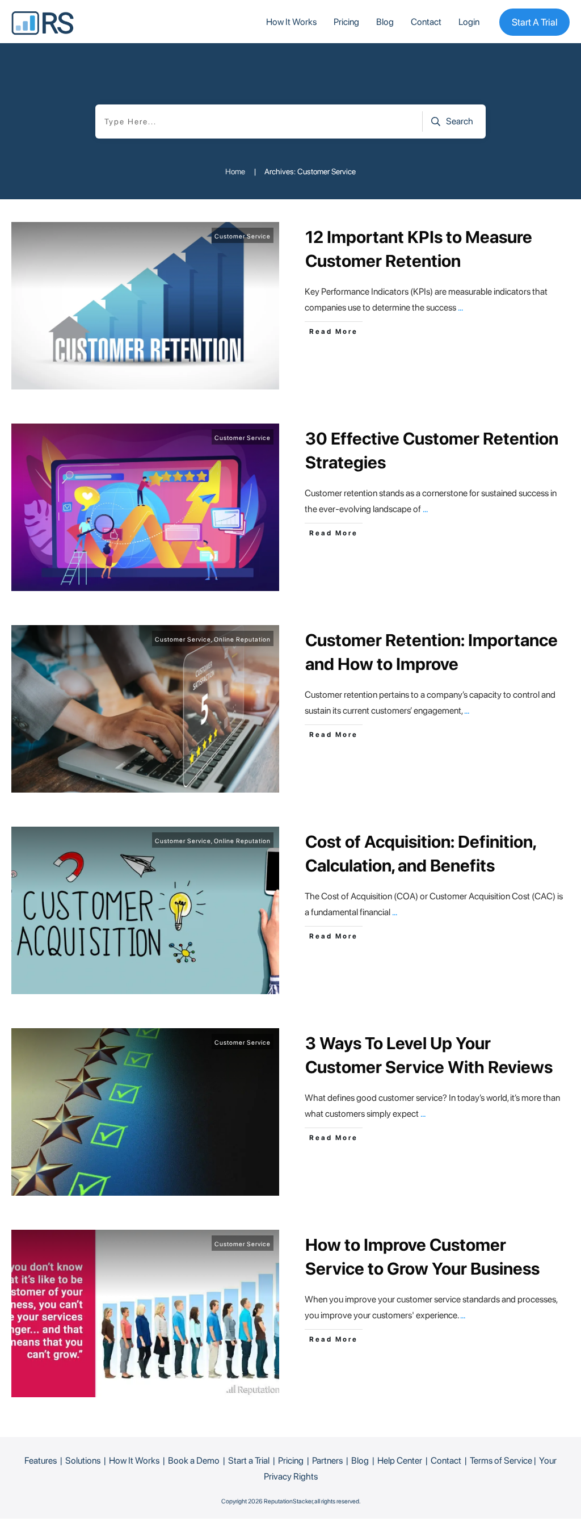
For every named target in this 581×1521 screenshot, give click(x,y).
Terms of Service (501, 1460)
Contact (446, 1460)
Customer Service (242, 236)
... (460, 307)
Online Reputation (242, 639)
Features (40, 1460)
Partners (327, 1460)
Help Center (399, 1460)
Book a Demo (194, 1460)
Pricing (291, 1460)
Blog (360, 1460)
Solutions (82, 1460)
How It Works (134, 1460)
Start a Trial (249, 1460)
